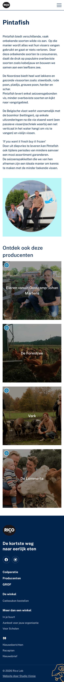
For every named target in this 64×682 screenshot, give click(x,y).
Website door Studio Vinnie (19, 676)
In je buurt (9, 617)
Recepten (8, 650)
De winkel (9, 594)
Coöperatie (10, 572)
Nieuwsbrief (10, 656)
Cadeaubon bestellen (16, 600)
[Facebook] (6, 559)
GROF (7, 584)
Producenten (12, 578)
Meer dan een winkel (17, 610)
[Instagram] (15, 559)
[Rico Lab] (9, 530)
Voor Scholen (11, 628)
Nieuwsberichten (13, 644)
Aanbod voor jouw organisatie (21, 622)
